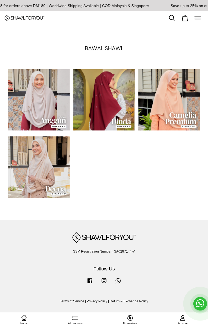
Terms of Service (72, 301)
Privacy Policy (97, 301)
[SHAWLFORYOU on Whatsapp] (118, 283)
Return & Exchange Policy (129, 301)
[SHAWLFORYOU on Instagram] (104, 283)
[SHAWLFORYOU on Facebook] (90, 283)
